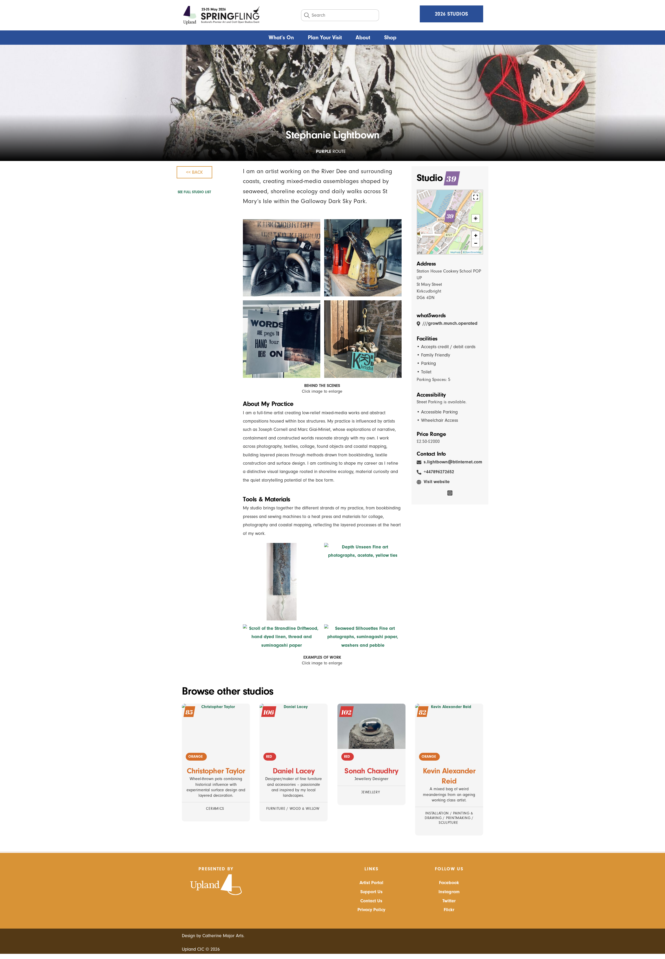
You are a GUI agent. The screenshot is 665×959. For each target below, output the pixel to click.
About (363, 37)
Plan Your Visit (325, 37)
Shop (390, 37)
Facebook (449, 882)
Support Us (371, 892)
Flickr (449, 909)
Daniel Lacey (294, 770)
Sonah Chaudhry (371, 770)
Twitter (449, 901)
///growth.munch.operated (450, 323)
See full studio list (194, 192)
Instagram (449, 892)
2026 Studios (451, 14)
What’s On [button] (281, 37)
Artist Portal (371, 882)
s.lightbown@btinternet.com (453, 462)
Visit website (437, 481)
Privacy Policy (371, 909)
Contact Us (371, 901)
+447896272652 (439, 472)
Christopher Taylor (216, 770)
